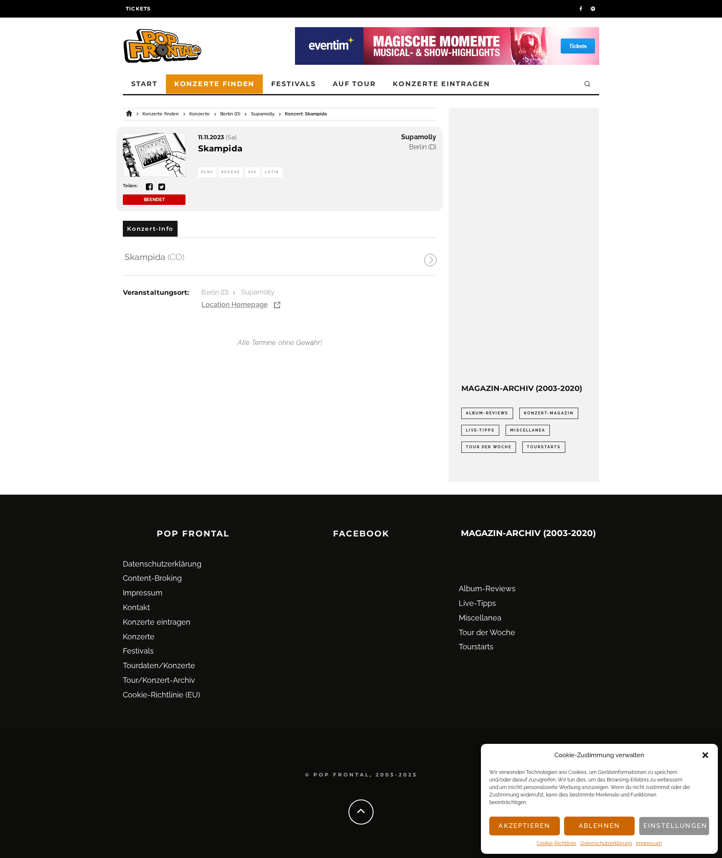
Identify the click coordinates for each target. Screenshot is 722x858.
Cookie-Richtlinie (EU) (161, 694)
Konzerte (139, 636)
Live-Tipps (480, 430)
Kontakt (136, 607)
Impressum (649, 843)
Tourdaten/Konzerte (159, 665)
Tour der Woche (488, 447)
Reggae (230, 172)
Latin (272, 172)
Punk (207, 172)
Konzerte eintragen (441, 84)
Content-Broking (152, 578)
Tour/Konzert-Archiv (159, 680)
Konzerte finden (214, 84)
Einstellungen (675, 826)
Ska (252, 172)
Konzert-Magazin (549, 413)
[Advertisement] (524, 245)
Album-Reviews (487, 413)
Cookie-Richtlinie (556, 843)
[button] (705, 755)
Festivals (293, 84)
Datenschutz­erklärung (606, 843)
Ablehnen (599, 826)
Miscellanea (527, 430)
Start (144, 84)
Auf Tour (354, 84)
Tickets (138, 8)
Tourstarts (544, 447)
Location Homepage (234, 305)
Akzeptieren (524, 826)
